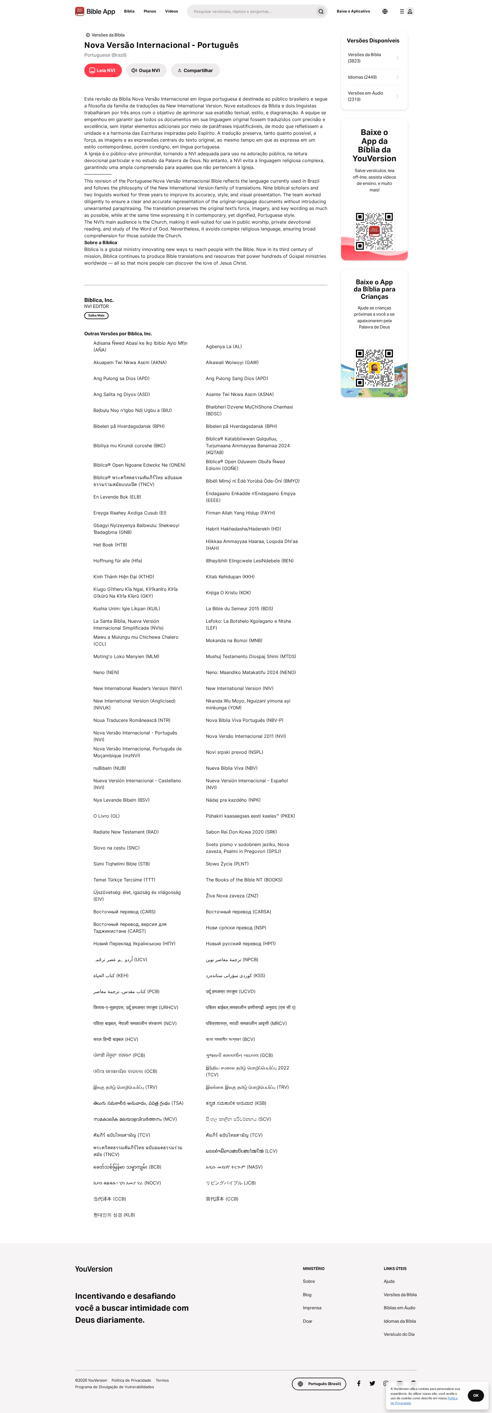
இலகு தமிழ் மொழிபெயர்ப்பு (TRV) (125, 1087)
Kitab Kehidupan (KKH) (230, 576)
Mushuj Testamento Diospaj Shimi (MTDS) (251, 656)
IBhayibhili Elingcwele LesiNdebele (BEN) (250, 560)
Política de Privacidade (131, 1380)
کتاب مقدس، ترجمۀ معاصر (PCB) (126, 991)
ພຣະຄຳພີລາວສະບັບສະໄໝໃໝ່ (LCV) (242, 1151)
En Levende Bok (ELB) (117, 497)
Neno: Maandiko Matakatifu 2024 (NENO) (251, 672)
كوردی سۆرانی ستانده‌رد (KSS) (235, 975)
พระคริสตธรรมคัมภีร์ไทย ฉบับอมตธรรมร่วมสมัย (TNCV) (138, 1151)
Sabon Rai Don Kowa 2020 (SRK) (241, 832)
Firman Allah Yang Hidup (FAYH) (240, 513)
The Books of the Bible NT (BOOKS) (244, 880)
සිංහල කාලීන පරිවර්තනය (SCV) (238, 1119)
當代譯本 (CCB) (222, 1199)
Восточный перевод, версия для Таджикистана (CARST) (130, 927)
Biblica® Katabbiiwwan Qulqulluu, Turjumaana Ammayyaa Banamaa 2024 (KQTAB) (248, 445)
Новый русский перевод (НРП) (241, 943)
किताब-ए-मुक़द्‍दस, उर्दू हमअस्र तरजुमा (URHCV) (136, 1007)
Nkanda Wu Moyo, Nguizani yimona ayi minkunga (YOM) (248, 704)
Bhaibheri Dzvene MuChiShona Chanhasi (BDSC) (249, 410)
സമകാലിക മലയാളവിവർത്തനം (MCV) (135, 1119)
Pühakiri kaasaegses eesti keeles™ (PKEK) (250, 816)
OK (476, 1395)
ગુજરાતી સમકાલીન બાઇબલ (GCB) (239, 1055)
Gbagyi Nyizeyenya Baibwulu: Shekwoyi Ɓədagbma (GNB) (136, 528)
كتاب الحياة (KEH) (111, 975)
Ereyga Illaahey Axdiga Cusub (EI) (130, 513)
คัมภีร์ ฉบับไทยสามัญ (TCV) (121, 1135)
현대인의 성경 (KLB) (114, 1215)
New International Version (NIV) (240, 688)
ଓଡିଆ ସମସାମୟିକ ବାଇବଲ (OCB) (125, 1071)
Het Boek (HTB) (110, 545)
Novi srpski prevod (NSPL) (234, 752)
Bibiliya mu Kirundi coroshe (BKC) (129, 445)
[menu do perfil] (406, 11)
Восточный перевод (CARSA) (238, 911)
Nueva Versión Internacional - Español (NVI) (247, 784)
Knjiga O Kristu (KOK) (228, 592)
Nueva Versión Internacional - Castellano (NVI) (137, 784)
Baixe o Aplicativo (353, 11)
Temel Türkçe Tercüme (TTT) (124, 880)
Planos (150, 11)
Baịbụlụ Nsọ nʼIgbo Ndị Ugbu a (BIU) (132, 410)
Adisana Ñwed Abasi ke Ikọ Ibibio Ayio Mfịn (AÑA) (140, 346)
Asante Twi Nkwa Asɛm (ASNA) (240, 394)
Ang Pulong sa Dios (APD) (121, 378)
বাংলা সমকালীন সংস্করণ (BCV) (230, 1039)
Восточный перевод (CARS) (124, 911)
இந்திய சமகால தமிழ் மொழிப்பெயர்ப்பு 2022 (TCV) (247, 1071)
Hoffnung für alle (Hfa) (117, 560)
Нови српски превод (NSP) (236, 927)
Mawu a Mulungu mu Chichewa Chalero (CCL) (136, 640)
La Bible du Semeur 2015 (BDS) (239, 608)
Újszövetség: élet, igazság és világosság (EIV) (137, 895)
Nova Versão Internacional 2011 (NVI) (246, 736)
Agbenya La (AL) (224, 346)
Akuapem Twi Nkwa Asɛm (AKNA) (130, 362)
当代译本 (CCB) (109, 1199)
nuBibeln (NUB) (109, 768)
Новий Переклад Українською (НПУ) (134, 943)
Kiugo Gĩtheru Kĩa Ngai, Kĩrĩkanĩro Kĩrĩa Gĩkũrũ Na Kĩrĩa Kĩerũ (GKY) (135, 592)
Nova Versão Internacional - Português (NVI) (135, 736)
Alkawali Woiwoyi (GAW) (232, 362)
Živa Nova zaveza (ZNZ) (232, 896)
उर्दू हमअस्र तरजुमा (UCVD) (231, 991)
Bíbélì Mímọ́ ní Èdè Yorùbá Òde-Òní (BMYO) (253, 481)
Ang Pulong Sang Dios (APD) (237, 378)
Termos (162, 1380)
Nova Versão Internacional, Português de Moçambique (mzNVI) (137, 752)
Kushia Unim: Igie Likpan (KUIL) (126, 608)
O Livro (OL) (106, 816)
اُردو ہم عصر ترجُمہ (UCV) (120, 959)
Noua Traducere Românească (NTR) (132, 720)
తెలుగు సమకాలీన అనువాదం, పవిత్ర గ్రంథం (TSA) (138, 1103)
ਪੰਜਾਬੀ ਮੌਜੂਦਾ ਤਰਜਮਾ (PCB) (119, 1055)
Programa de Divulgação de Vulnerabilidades (114, 1387)
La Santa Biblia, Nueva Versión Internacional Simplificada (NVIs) (128, 624)
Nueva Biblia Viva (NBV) (232, 768)
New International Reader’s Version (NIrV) (137, 688)
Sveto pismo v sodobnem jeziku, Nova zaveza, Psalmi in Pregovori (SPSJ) (247, 848)
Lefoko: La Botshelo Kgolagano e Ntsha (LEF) (248, 624)
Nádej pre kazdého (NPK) (233, 800)
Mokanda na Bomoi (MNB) (234, 640)
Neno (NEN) (106, 672)
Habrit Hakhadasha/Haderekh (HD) (243, 529)
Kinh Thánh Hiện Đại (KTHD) (123, 576)
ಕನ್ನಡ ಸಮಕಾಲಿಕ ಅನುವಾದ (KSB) (236, 1103)
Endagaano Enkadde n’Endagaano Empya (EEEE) (251, 497)
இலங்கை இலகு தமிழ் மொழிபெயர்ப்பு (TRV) (247, 1087)
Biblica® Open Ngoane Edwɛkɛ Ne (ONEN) (139, 465)
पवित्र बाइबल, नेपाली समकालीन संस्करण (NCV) (135, 1023)
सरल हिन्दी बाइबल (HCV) (115, 1039)
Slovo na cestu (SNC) (116, 848)
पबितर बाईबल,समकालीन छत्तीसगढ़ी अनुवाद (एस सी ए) (251, 1007)
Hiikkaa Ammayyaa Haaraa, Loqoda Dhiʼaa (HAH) (252, 544)
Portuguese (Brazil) (105, 55)
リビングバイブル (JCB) (231, 1183)
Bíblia (129, 11)
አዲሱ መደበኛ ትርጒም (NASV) (234, 1167)
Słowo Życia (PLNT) (227, 864)
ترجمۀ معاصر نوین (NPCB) (232, 959)
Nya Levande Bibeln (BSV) (121, 800)
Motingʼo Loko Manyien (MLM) (126, 656)
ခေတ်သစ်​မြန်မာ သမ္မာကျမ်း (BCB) (127, 1167)
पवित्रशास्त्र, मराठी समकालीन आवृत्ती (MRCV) (246, 1023)
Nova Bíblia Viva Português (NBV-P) (245, 720)
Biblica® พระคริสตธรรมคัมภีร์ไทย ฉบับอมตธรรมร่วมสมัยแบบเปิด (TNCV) (137, 481)
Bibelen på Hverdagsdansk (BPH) (129, 426)
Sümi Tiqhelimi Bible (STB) (121, 864)
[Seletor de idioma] (385, 11)
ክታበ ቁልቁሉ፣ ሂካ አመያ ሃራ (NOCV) (127, 1183)
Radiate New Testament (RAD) (126, 832)
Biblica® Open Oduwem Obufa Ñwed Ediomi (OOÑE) (245, 465)
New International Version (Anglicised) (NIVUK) (134, 704)
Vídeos (171, 11)
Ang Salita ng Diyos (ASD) (121, 394)
